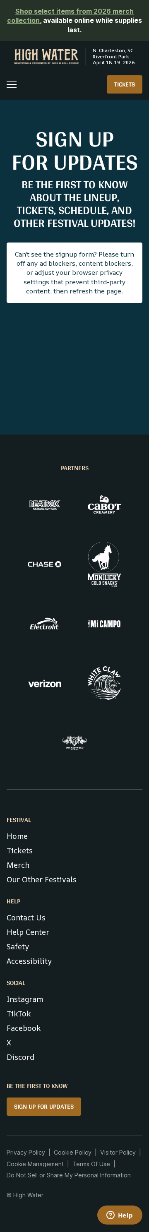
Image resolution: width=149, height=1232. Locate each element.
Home (17, 836)
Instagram (25, 999)
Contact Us (26, 917)
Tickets (20, 850)
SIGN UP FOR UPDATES (44, 1106)
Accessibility (29, 961)
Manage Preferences (35, 1164)
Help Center (28, 932)
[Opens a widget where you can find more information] (119, 1216)
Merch (18, 865)
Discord (20, 1057)
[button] (11, 84)
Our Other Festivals (42, 879)
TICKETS (124, 84)
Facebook (24, 1028)
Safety (18, 946)
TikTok (19, 1013)
